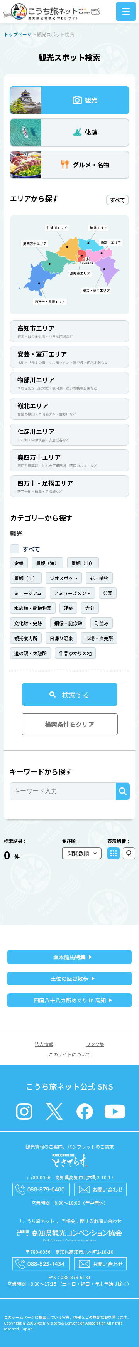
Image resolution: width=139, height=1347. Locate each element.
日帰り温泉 (61, 638)
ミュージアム (28, 593)
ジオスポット (64, 578)
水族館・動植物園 (32, 608)
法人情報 (44, 1044)
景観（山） (83, 563)
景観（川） (25, 578)
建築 (68, 608)
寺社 (90, 608)
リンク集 (95, 1044)
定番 (19, 563)
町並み (101, 623)
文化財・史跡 (28, 623)
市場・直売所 (99, 638)
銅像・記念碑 (68, 623)
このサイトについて (69, 1054)
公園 (107, 593)
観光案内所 (25, 638)
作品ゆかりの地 (75, 653)
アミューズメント (72, 593)
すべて (31, 548)
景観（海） (47, 563)
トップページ (18, 34)
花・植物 (99, 578)
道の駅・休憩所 (30, 653)
